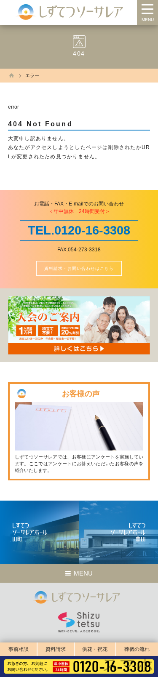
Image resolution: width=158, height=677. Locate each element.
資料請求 (56, 649)
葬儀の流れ (137, 649)
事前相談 (18, 649)
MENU (148, 19)
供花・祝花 (94, 649)
